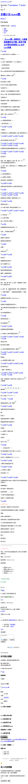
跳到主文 (3, 18)
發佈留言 (3, 641)
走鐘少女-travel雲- (11, 14)
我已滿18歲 (3, 780)
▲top (2, 629)
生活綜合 (13, 25)
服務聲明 (17, 760)
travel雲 (3, 611)
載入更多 (3, 632)
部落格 (5, 30)
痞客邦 (11, 620)
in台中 (12, 626)
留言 (14, 620)
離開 (9, 780)
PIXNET (7, 758)
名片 (5, 32)
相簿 (5, 29)
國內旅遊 (12, 624)
